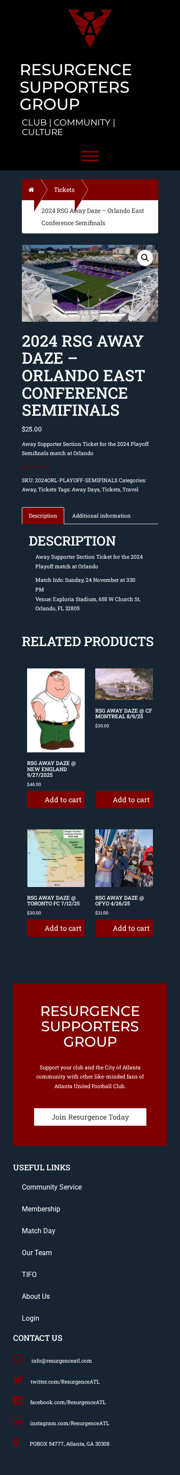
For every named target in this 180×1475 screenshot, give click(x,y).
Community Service (52, 1187)
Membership (41, 1209)
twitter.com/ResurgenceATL (65, 1381)
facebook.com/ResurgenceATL (68, 1401)
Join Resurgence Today (90, 1116)
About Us (36, 1296)
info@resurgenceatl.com (61, 1360)
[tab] (43, 514)
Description (43, 515)
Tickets (64, 189)
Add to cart (63, 799)
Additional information (101, 515)
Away (29, 489)
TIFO (29, 1274)
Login (30, 1318)
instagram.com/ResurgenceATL (69, 1422)
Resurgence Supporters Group (76, 87)
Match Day (38, 1231)
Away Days (86, 489)
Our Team (37, 1253)
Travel (130, 489)
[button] (145, 258)
